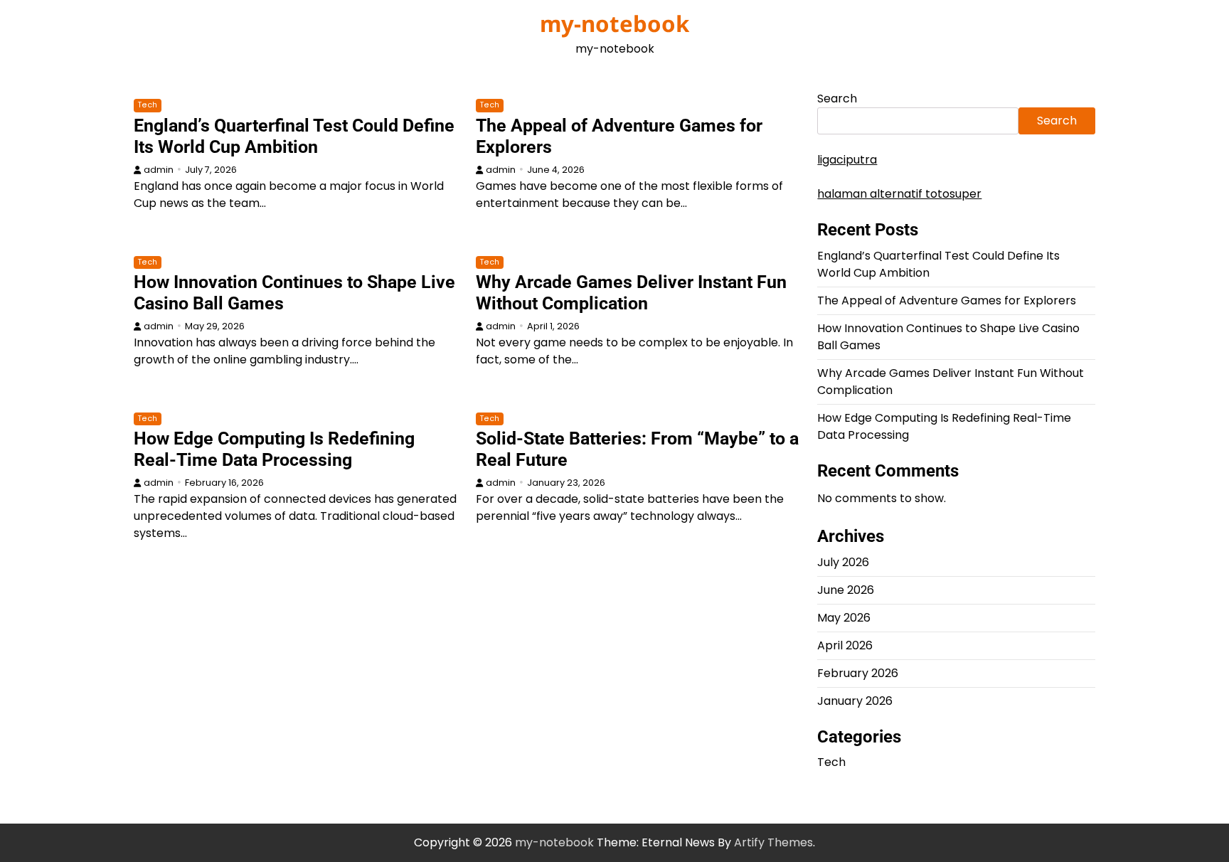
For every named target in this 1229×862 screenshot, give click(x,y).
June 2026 (845, 590)
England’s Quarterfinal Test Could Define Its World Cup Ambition (294, 136)
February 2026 (857, 673)
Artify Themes (773, 842)
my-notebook (614, 23)
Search (837, 98)
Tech (147, 105)
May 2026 (844, 618)
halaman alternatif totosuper (899, 194)
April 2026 (845, 645)
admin (159, 170)
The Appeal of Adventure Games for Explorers (946, 300)
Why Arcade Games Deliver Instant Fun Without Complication (631, 293)
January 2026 (855, 701)
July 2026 (843, 562)
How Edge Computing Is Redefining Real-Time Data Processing (274, 449)
